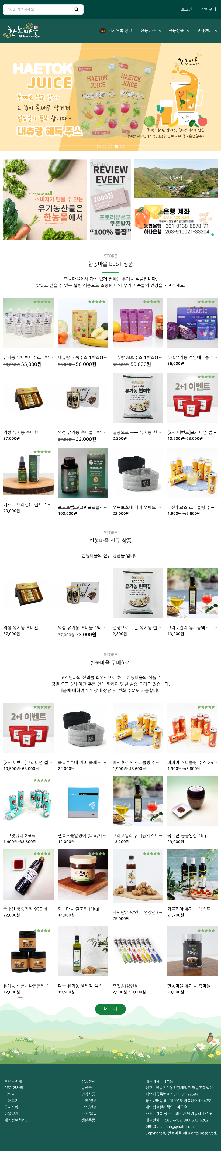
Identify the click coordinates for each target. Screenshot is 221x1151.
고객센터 (204, 31)
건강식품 (88, 1094)
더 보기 (110, 1009)
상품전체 (88, 1081)
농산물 (86, 1088)
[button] (99, 146)
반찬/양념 (89, 1101)
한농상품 (176, 31)
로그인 (186, 9)
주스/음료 (89, 1114)
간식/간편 (89, 1107)
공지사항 (11, 1107)
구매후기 (11, 1101)
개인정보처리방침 (18, 1120)
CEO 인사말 (13, 1088)
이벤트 (9, 1094)
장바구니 (208, 9)
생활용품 (88, 1120)
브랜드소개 (13, 1081)
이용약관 (11, 1114)
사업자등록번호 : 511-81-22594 (172, 1094)
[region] (110, 97)
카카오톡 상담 (120, 31)
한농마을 (148, 31)
